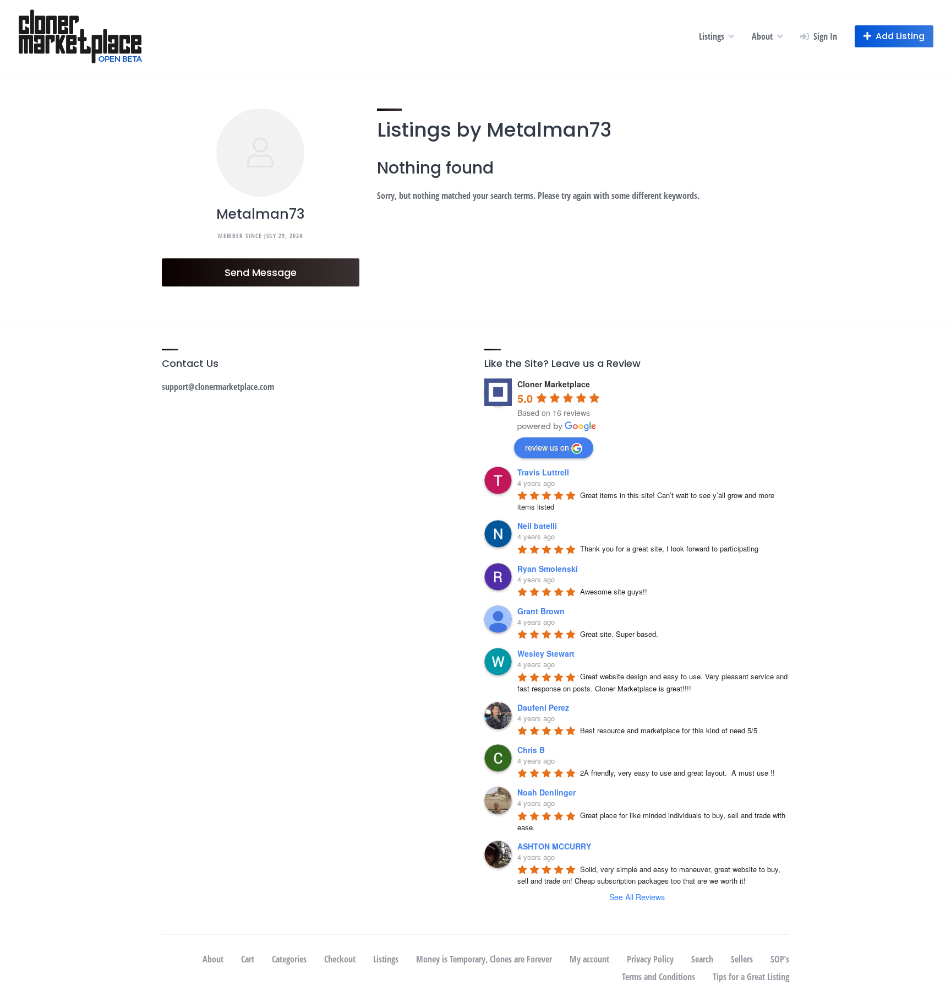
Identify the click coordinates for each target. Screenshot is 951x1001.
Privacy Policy (650, 959)
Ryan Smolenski (547, 568)
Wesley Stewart (546, 653)
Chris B (531, 749)
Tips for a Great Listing (751, 977)
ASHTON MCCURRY (554, 846)
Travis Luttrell (543, 472)
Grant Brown (541, 610)
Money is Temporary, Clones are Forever (484, 959)
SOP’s (779, 959)
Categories (289, 959)
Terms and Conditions (658, 977)
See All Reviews (637, 896)
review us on (547, 447)
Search (702, 959)
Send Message (261, 272)
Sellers (742, 959)
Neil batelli (537, 525)
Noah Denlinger (546, 792)
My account (589, 959)
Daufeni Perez (543, 707)
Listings (711, 36)
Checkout (340, 959)
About (762, 36)
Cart (247, 959)
